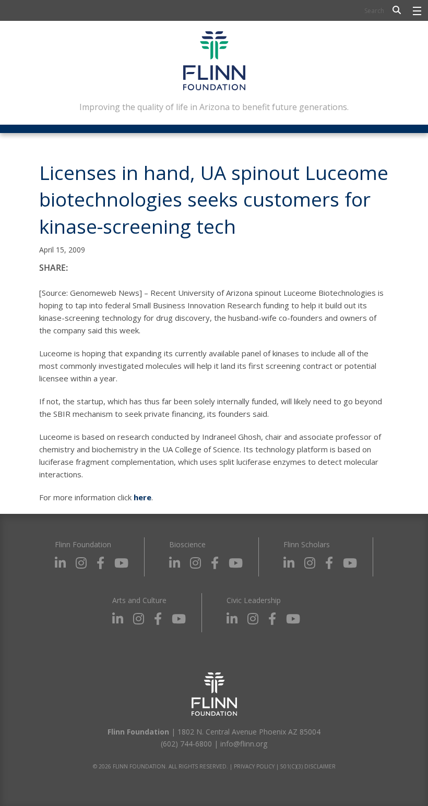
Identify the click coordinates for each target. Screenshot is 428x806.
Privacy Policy (254, 766)
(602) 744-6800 (186, 744)
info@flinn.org (243, 744)
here (142, 497)
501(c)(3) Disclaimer (308, 766)
